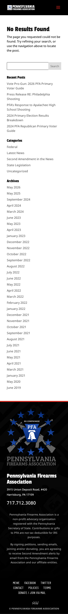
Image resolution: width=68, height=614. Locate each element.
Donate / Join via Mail (32, 592)
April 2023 (14, 230)
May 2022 (13, 284)
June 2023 (14, 218)
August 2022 (16, 266)
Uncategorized (17, 171)
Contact (18, 588)
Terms (47, 588)
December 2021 (18, 315)
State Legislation (19, 165)
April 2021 (14, 363)
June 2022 (14, 278)
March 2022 (15, 296)
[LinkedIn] (35, 603)
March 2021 (15, 369)
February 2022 (17, 303)
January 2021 (16, 375)
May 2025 (13, 193)
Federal (12, 147)
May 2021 (13, 357)
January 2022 (16, 309)
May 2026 (13, 187)
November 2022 (18, 248)
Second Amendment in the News (30, 159)
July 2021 (13, 345)
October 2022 (16, 254)
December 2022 (18, 242)
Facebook (30, 583)
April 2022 (14, 290)
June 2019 (14, 388)
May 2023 (13, 224)
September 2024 (18, 199)
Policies (33, 588)
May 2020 (13, 381)
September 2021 (18, 333)
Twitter (46, 583)
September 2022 (18, 260)
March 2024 (15, 211)
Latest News (15, 153)
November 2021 (18, 321)
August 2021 (16, 339)
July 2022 (13, 272)
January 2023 (16, 236)
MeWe (16, 583)
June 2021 (14, 351)
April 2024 (14, 205)
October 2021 (16, 327)
